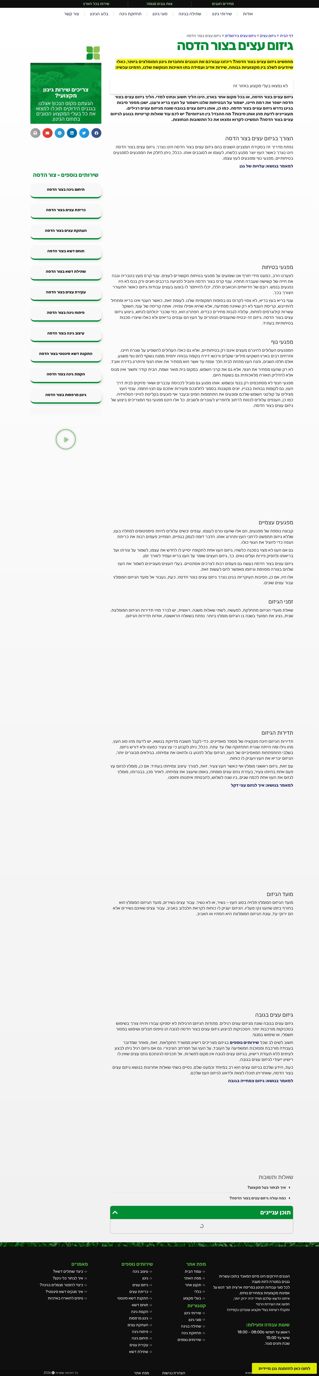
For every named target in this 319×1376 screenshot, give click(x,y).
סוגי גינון (160, 13)
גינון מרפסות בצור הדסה (65, 394)
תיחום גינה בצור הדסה (66, 189)
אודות (248, 13)
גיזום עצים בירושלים (240, 35)
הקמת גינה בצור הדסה (66, 374)
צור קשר (71, 13)
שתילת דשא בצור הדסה (66, 271)
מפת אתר (141, 1373)
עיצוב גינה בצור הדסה (65, 333)
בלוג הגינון (99, 13)
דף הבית (286, 35)
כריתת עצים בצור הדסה (66, 209)
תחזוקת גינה (130, 13)
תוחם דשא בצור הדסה (65, 251)
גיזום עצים (268, 35)
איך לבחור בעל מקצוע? (266, 1187)
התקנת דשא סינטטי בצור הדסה (65, 353)
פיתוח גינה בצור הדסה (66, 312)
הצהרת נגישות (173, 1373)
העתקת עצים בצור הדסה (66, 230)
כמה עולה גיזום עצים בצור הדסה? (257, 1198)
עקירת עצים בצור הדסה (66, 292)
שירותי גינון (222, 13)
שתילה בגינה (190, 13)
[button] (201, 1187)
